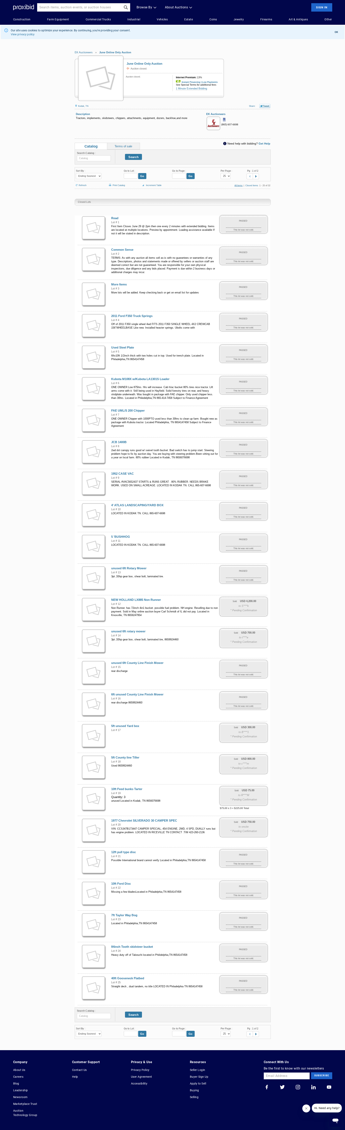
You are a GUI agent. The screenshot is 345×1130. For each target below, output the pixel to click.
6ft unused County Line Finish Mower (137, 694)
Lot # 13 (116, 572)
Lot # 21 (116, 856)
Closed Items (251, 185)
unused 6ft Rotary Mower (129, 568)
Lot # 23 (116, 919)
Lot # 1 (115, 222)
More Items (119, 284)
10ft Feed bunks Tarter (126, 789)
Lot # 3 (115, 288)
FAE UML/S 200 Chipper (128, 410)
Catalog (91, 146)
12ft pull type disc (123, 852)
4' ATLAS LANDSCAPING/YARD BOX (137, 505)
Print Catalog (119, 184)
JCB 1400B (119, 442)
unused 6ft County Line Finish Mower (137, 663)
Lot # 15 (116, 667)
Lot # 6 (115, 383)
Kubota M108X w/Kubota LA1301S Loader (140, 379)
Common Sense (122, 249)
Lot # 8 (115, 446)
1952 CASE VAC (122, 473)
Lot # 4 (115, 320)
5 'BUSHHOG (120, 536)
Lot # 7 (115, 414)
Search (133, 157)
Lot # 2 (115, 254)
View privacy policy (23, 34)
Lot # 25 (116, 982)
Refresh (82, 185)
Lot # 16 (116, 698)
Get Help (264, 143)
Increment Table (154, 185)
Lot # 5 (115, 351)
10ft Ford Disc (121, 883)
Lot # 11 (115, 541)
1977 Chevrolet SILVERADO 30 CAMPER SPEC (144, 820)
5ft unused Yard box (125, 726)
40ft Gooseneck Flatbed (127, 978)
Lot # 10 (116, 509)
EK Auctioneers (84, 52)
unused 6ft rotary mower (128, 631)
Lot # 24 (116, 951)
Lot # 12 (116, 604)
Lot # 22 (116, 887)
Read (114, 218)
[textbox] (94, 158)
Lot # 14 (116, 635)
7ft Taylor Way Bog (124, 915)
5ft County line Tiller (125, 757)
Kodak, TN (82, 106)
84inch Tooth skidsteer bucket (132, 946)
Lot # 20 (116, 824)
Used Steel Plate (122, 347)
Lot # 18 (116, 761)
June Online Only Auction (115, 52)
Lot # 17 (116, 730)
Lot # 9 (115, 477)
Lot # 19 (116, 793)
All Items (238, 185)
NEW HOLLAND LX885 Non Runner (136, 599)
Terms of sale (123, 146)
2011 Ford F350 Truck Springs (132, 316)
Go (142, 176)
